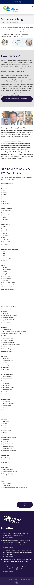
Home (3, 22)
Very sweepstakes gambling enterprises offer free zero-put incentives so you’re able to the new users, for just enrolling (17, 552)
